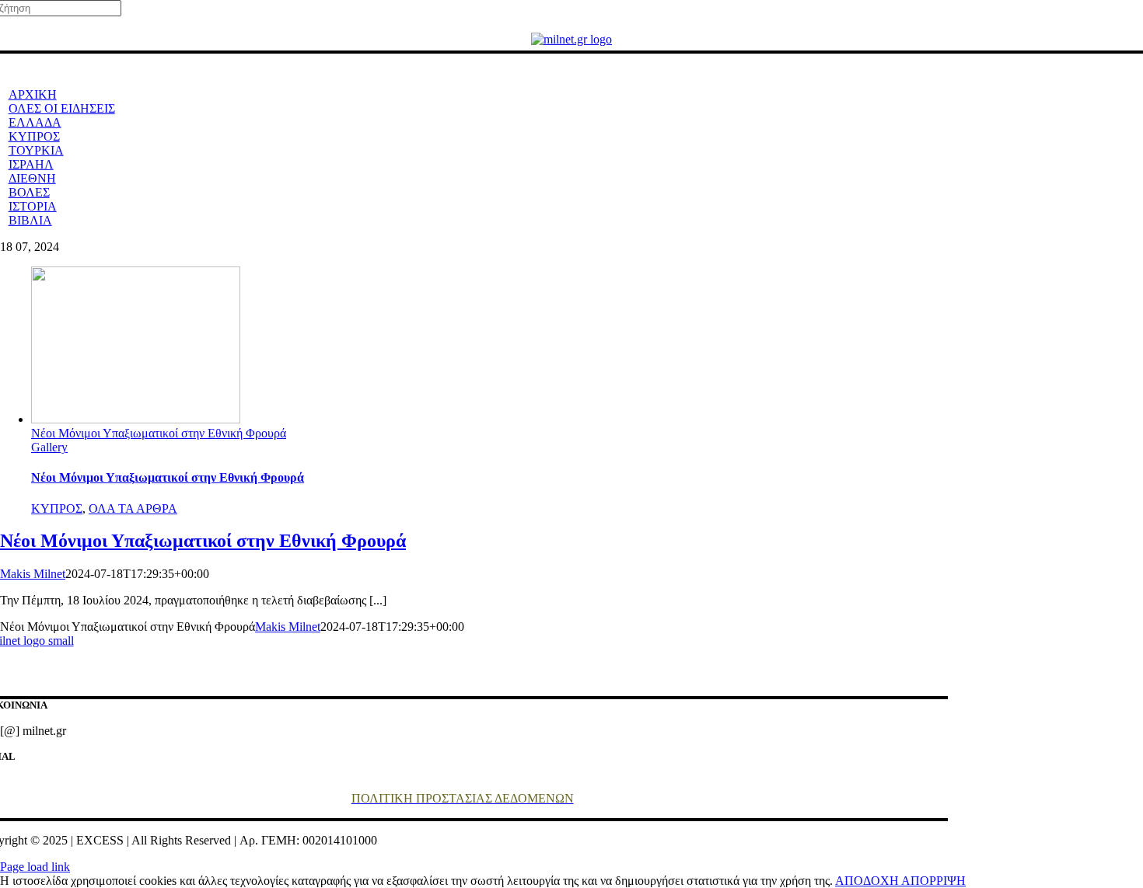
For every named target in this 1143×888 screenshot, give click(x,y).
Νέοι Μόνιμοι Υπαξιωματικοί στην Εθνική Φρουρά (158, 433)
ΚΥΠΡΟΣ (56, 508)
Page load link (35, 866)
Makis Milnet (32, 573)
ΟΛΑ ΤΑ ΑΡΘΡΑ (133, 508)
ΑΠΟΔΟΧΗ (868, 880)
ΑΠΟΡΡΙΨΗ (933, 880)
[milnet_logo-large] (571, 39)
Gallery (49, 447)
